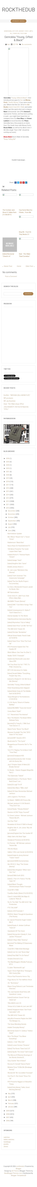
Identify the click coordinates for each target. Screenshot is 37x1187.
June (10, 530)
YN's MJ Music (13, 849)
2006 (8, 1121)
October (11, 517)
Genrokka (8, 31)
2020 (8, 475)
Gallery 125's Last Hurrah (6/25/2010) (20, 852)
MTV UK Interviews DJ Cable (17, 670)
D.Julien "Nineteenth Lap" (16, 967)
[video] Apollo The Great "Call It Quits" (20, 1052)
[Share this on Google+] (21, 183)
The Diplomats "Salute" (16, 776)
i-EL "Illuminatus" (13, 983)
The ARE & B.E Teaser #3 (16, 629)
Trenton (16, 33)
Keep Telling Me (9, 139)
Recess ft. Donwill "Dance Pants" (19, 1064)
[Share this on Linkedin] (26, 183)
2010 (8, 508)
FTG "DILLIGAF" (13, 908)
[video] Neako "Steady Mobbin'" (18, 809)
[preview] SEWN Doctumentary (18, 861)
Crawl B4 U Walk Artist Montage (18, 949)
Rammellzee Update (15, 534)
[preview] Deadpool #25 (16, 756)
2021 (8, 472)
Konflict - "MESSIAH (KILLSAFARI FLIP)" (17, 395)
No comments (27, 44)
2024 (8, 465)
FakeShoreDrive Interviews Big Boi (19, 619)
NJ (11, 33)
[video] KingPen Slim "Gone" (17, 563)
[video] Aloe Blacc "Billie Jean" (18, 788)
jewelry (6, 1144)
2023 (8, 468)
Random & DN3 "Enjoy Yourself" (18, 812)
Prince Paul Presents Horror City (19, 976)
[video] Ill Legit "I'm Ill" (15, 785)
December (12, 511)
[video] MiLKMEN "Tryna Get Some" (19, 708)
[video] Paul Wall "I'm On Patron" (18, 955)
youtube (23, 33)
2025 (8, 462)
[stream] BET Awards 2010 (16, 738)
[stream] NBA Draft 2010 (16, 875)
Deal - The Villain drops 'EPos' (14, 404)
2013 (8, 498)
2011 (8, 504)
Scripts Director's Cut (15, 959)
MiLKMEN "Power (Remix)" (16, 601)
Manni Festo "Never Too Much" (18, 729)
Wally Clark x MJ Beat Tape (17, 836)
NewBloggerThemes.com (13, 1173)
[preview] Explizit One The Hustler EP (20, 833)
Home (19, 266)
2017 (8, 485)
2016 (8, 488)
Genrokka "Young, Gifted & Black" (18, 38)
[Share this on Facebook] (15, 183)
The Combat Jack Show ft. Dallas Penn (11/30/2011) (9, 212)
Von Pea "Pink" (13, 821)
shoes (6, 1146)
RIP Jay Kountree (9, 401)
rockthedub (18, 10)
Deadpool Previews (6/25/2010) (18, 840)
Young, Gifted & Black (19, 98)
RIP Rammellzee (13, 592)
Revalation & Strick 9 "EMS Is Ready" (20, 824)
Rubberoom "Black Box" (16, 542)
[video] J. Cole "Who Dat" (16, 1042)
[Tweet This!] (18, 183)
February (11, 1103)
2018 (8, 481)
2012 (8, 501)
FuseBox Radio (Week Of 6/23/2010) (20, 893)
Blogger (18, 1169)
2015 (8, 491)
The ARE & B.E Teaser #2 (16, 1015)
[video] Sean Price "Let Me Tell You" (20, 626)
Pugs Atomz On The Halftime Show (20, 980)
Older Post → (30, 266)
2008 (8, 1114)
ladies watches (9, 1139)
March (10, 1100)
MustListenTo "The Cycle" (16, 741)
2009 (8, 1111)
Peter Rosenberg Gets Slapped (18, 688)
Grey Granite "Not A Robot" (17, 1061)
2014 (8, 495)
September (12, 521)
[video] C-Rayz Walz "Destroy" (18, 940)
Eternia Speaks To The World (18, 616)
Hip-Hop (15, 31)
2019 (8, 478)
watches (7, 1137)
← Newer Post (7, 266)
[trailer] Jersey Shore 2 (15, 567)
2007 (8, 1117)
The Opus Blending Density (17, 1024)
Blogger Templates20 (18, 1175)
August (10, 524)
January (11, 1107)
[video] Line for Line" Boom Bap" (19, 952)
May (9, 1093)
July (9, 527)
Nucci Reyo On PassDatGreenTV (19, 546)
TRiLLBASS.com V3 (14, 1003)
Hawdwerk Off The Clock (16, 931)
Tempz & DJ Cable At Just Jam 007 (20, 1006)
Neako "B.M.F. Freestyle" (16, 656)
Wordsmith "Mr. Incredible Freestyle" (20, 1073)
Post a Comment (11, 276)
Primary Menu (18, 21)
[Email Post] (3, 186)
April (9, 1097)
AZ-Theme (15, 1171)
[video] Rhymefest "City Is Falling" (19, 622)
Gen (21, 100)
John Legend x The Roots (16, 797)
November (12, 514)
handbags (7, 1142)
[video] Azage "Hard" (15, 560)
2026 (8, 458)
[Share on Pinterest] (24, 183)
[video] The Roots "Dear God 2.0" (19, 1048)
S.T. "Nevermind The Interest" (18, 714)
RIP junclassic (8, 398)
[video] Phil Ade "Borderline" (17, 632)
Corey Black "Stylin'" (14, 711)
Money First (24, 31)
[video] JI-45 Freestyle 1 (16, 911)
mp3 (31, 31)
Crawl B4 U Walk (13, 890)
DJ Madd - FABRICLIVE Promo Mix (19, 800)
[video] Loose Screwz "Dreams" (18, 1045)
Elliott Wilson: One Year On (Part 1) (19, 652)
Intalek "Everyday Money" (16, 1027)
